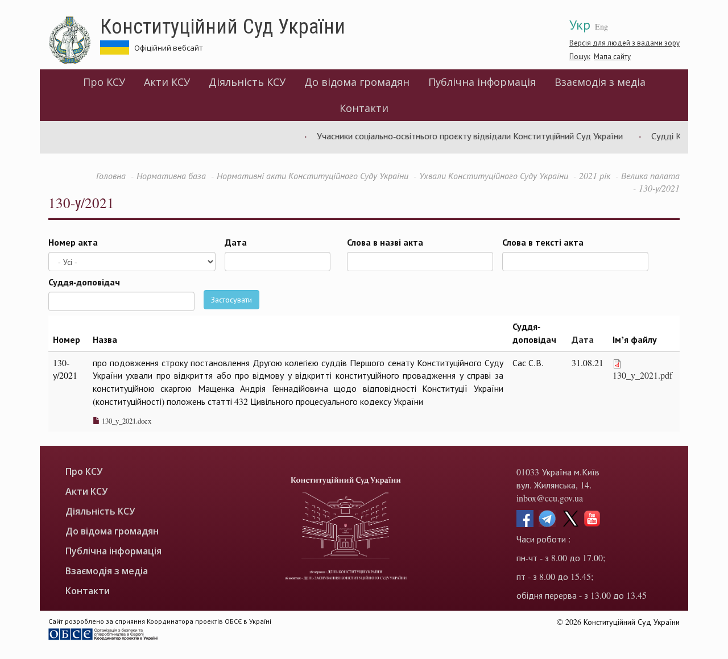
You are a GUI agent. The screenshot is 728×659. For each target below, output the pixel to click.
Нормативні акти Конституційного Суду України (312, 175)
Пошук (579, 56)
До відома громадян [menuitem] (357, 82)
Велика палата (650, 175)
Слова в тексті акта (543, 242)
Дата (236, 242)
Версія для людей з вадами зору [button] (624, 43)
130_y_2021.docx (125, 421)
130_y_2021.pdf (642, 375)
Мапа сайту (612, 56)
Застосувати (231, 299)
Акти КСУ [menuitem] (167, 82)
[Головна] (74, 40)
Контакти (364, 108)
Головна (111, 175)
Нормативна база (171, 175)
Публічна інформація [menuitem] (482, 82)
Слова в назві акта (385, 242)
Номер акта (73, 242)
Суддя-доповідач (84, 282)
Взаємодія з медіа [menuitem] (600, 82)
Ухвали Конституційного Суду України (493, 175)
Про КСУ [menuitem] (104, 82)
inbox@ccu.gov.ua (549, 498)
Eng (601, 26)
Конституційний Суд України (222, 25)
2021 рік (594, 175)
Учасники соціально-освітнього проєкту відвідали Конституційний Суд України (461, 136)
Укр (579, 24)
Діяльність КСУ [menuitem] (247, 82)
